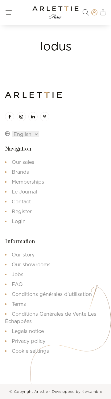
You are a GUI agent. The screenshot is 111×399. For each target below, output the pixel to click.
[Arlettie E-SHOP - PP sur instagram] (21, 116)
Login (19, 221)
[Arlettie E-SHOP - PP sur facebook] (9, 116)
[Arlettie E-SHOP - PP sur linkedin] (33, 116)
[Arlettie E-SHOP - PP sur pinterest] (44, 116)
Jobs (17, 274)
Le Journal (24, 191)
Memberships (28, 182)
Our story (23, 254)
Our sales (23, 162)
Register (22, 211)
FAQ (17, 284)
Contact (21, 201)
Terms (19, 304)
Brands (20, 172)
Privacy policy (28, 341)
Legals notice (28, 331)
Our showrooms (31, 264)
